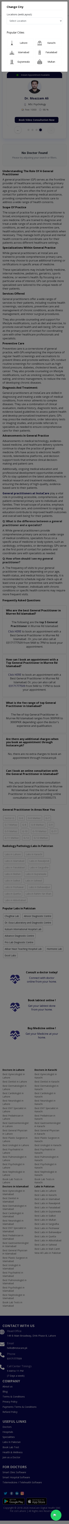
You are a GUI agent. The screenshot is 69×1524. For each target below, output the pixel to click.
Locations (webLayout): (19, 14)
